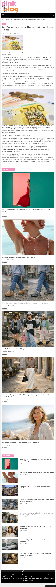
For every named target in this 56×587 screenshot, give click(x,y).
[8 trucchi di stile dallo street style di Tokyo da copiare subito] (28, 329)
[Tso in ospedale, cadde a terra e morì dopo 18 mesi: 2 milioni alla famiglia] (10, 544)
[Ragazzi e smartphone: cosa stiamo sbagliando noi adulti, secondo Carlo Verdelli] (10, 558)
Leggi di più (4, 216)
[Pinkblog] (10, 6)
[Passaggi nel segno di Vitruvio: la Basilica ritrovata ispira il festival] (10, 490)
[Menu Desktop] (3, 15)
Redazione (14, 571)
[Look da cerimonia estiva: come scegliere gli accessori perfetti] (28, 237)
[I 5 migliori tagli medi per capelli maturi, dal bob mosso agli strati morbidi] (10, 531)
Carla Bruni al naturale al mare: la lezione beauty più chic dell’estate (20, 442)
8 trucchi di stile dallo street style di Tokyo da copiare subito (18, 349)
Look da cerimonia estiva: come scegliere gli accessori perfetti (18, 257)
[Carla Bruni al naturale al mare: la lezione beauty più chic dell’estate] (28, 422)
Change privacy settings (50, 585)
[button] (53, 15)
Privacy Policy (22, 571)
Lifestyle (4, 23)
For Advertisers (41, 571)
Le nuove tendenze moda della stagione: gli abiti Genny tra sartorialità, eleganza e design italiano (36, 460)
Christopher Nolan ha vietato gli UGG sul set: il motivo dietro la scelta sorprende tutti (25, 303)
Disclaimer (31, 571)
